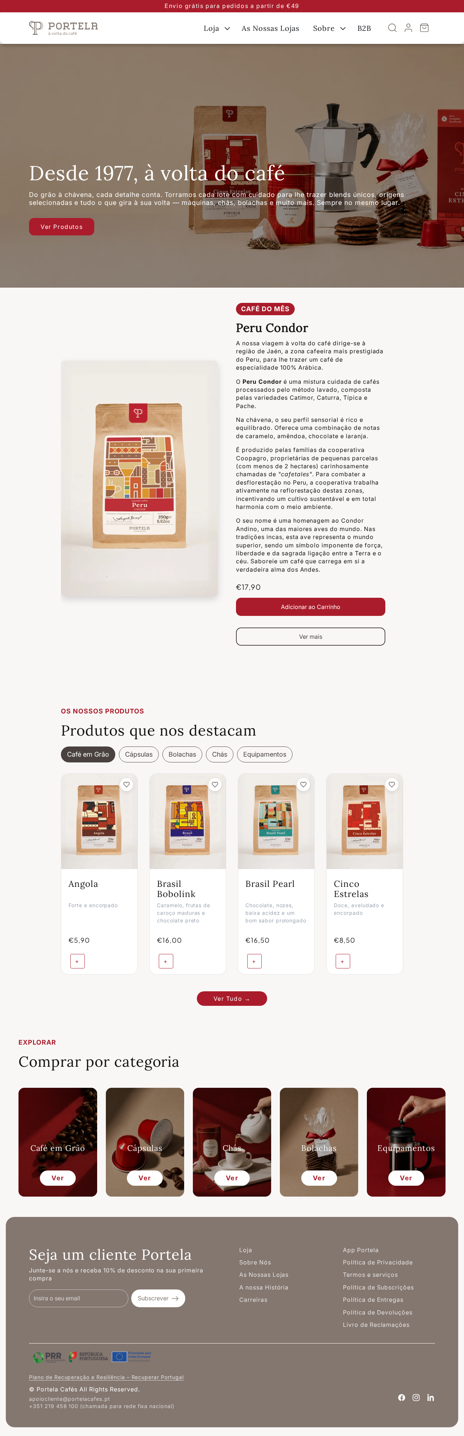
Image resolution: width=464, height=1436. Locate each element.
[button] (216, 28)
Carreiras (253, 1299)
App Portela (361, 1250)
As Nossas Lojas (264, 1274)
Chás (219, 754)
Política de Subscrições (378, 1287)
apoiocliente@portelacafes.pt (69, 1399)
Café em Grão (88, 754)
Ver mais (310, 636)
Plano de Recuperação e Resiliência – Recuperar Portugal (106, 1377)
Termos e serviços (370, 1274)
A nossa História (264, 1287)
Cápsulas (139, 754)
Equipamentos (264, 754)
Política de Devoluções (378, 1312)
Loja (245, 1250)
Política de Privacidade (378, 1262)
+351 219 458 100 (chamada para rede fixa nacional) (101, 1406)
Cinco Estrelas (351, 889)
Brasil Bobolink (176, 889)
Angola (83, 884)
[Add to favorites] (126, 784)
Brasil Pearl (270, 884)
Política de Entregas (373, 1299)
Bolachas (182, 754)
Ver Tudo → (232, 998)
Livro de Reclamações (376, 1324)
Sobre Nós (255, 1262)
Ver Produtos (62, 226)
